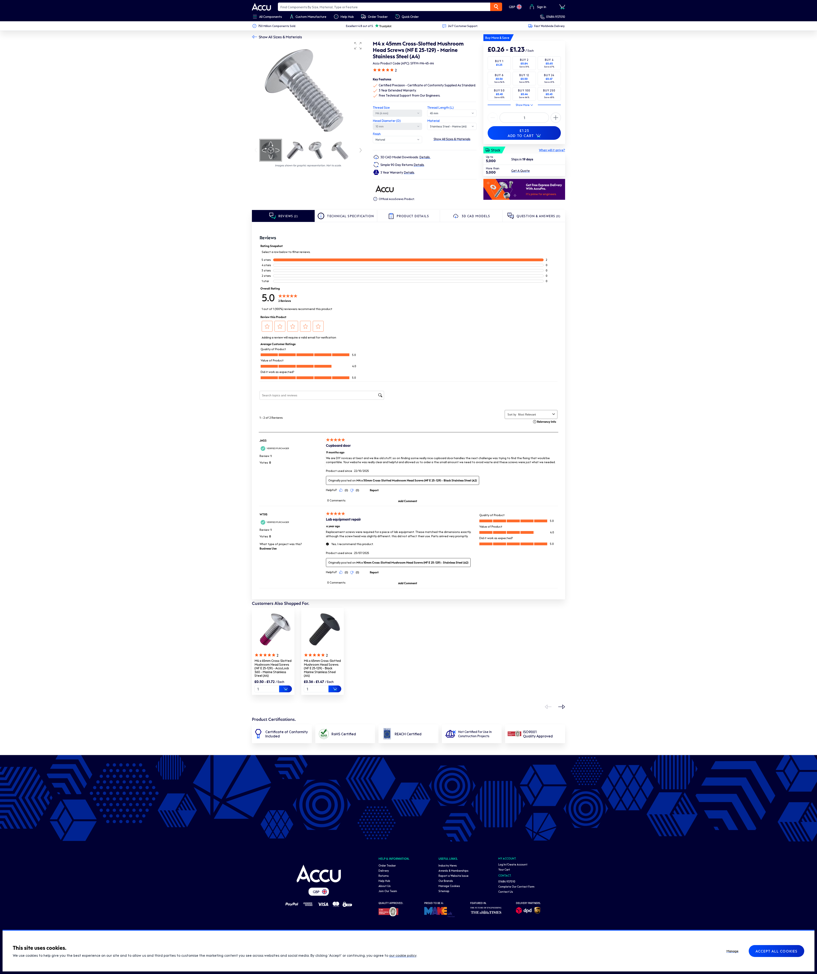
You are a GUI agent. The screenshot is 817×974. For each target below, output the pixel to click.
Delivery (384, 870)
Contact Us (505, 891)
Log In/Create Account (512, 864)
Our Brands (445, 880)
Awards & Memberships (453, 870)
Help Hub (384, 880)
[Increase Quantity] (493, 118)
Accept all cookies (776, 951)
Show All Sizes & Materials (280, 37)
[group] (308, 89)
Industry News (447, 865)
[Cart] (562, 7)
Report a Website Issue (453, 875)
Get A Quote (520, 171)
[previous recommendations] (548, 706)
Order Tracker (387, 865)
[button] (357, 45)
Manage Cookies (449, 885)
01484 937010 (555, 17)
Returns (384, 875)
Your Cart (504, 869)
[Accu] (261, 7)
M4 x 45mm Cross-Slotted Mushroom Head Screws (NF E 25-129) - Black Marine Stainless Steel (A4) (322, 668)
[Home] (319, 874)
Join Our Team (388, 891)
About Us (385, 885)
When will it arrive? (552, 150)
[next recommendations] (561, 706)
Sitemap (443, 891)
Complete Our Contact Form (516, 886)
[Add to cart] (285, 689)
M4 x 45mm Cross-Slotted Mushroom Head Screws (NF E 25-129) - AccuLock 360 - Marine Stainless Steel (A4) (272, 668)
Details (424, 157)
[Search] (496, 7)
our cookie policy (402, 955)
